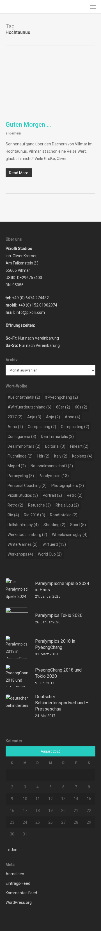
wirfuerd (54, 544)
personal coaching (27, 485)
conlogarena (22, 436)
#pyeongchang (61, 397)
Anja (34, 417)
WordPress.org (19, 902)
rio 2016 (34, 515)
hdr (43, 456)
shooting (54, 525)
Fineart (79, 446)
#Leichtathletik (24, 397)
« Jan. (13, 850)
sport (78, 525)
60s (81, 407)
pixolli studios (23, 495)
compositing (42, 426)
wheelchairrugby (70, 534)
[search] (81, 6)
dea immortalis (57, 436)
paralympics (54, 475)
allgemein (13, 133)
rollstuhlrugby (23, 525)
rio (13, 515)
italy (60, 456)
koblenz (82, 456)
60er (63, 407)
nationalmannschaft (52, 466)
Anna (72, 417)
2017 (15, 417)
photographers (67, 485)
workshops (20, 554)
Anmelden (15, 874)
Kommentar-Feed (21, 893)
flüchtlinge (20, 456)
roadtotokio (63, 515)
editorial (55, 446)
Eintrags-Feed (18, 883)
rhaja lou (67, 505)
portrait (52, 495)
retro (74, 495)
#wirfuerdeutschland (29, 407)
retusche (39, 505)
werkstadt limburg (27, 534)
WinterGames (23, 544)
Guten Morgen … (28, 124)
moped (17, 466)
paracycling (21, 475)
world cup (50, 554)
